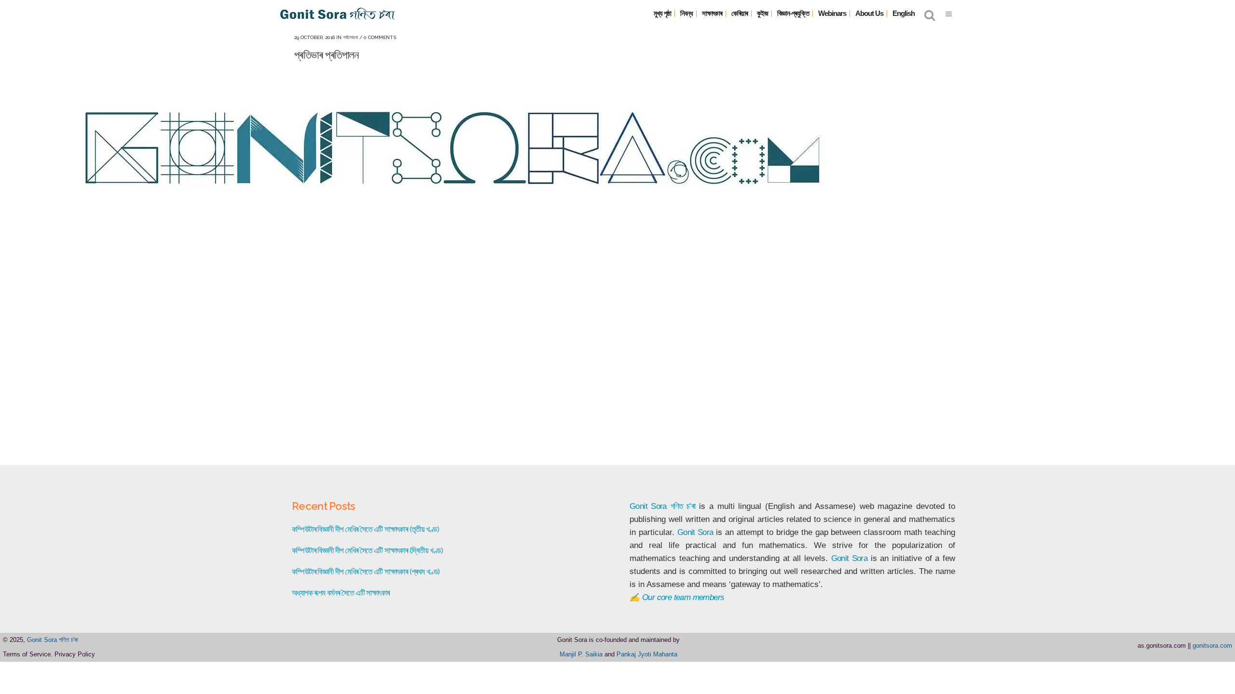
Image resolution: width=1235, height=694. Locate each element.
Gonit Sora (648, 506)
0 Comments (380, 37)
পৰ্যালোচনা (350, 37)
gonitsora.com (1212, 645)
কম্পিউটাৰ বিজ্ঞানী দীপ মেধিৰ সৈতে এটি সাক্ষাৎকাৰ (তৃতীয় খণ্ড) (365, 529)
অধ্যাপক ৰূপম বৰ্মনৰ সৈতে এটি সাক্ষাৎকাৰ (340, 593)
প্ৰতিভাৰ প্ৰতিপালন (326, 54)
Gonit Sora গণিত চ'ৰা (52, 639)
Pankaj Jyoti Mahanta (647, 654)
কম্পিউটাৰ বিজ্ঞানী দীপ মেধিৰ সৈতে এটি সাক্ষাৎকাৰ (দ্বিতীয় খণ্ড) (367, 550)
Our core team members (683, 597)
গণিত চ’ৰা (683, 506)
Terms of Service (27, 654)
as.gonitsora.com (1162, 645)
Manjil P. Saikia (581, 654)
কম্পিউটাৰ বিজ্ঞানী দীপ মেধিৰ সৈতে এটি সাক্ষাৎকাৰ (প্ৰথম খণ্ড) (366, 571)
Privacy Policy (75, 654)
